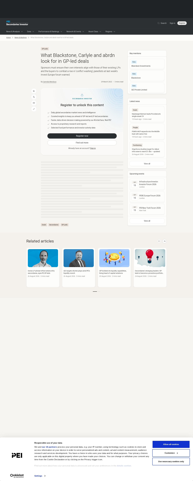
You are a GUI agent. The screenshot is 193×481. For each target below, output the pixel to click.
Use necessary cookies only (171, 461)
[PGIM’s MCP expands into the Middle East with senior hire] (147, 131)
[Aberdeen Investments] (147, 64)
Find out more (82, 142)
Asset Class (93, 31)
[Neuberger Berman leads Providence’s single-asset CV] (147, 114)
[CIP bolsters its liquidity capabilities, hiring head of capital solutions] (114, 267)
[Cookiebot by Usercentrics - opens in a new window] (17, 476)
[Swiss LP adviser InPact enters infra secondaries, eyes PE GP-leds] (43, 267)
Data (29, 31)
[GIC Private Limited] (147, 88)
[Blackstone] (147, 76)
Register (182, 23)
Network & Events (74, 31)
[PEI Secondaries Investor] (17, 23)
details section (124, 466)
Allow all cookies (171, 444)
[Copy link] (34, 109)
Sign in (172, 23)
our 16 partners (49, 447)
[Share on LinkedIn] (34, 91)
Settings (38, 476)
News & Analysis (13, 31)
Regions (109, 31)
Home (8, 37)
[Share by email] (34, 103)
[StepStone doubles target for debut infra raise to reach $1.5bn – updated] (147, 149)
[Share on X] (34, 97)
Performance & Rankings (48, 31)
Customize (170, 453)
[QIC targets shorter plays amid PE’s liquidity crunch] (78, 267)
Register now (82, 136)
